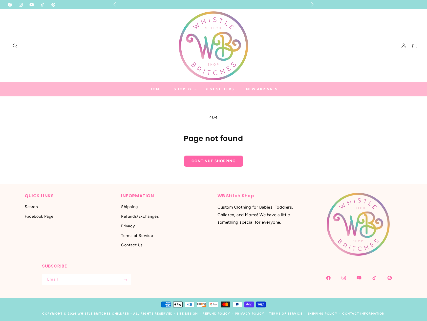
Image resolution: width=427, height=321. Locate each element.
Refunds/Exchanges (140, 216)
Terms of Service (137, 235)
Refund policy (216, 313)
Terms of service (285, 313)
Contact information (363, 313)
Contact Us (132, 245)
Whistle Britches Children (104, 313)
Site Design (187, 313)
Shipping (129, 207)
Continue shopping (213, 161)
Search (31, 207)
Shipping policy (322, 313)
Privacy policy (249, 313)
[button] (15, 45)
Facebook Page (39, 216)
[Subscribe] (125, 279)
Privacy (128, 226)
